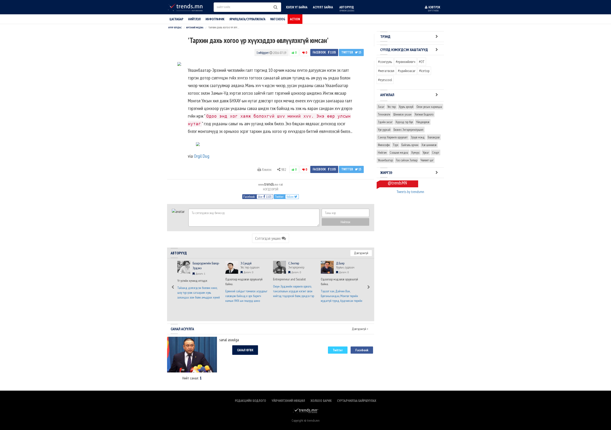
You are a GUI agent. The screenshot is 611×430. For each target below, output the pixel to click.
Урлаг (426, 152)
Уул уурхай (384, 129)
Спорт (435, 152)
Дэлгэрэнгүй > (360, 329)
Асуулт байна (323, 7)
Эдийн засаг (385, 122)
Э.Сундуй (246, 263)
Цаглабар (176, 19)
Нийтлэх (345, 222)
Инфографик (215, 19)
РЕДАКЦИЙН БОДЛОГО (250, 401)
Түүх (395, 145)
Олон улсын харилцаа (429, 107)
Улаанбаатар (385, 160)
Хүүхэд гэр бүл (404, 122)
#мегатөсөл (386, 70)
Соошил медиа (399, 152)
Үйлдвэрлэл (422, 122)
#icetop (424, 70)
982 (283, 169)
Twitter (351, 52)
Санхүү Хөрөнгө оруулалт (393, 137)
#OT (422, 61)
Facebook (324, 52)
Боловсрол (434, 137)
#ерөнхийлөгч (405, 61)
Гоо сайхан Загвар (406, 160)
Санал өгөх (245, 350)
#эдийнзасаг (407, 70)
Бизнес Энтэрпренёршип (408, 129)
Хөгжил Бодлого (424, 114)
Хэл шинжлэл (429, 145)
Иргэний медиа (194, 27)
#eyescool (385, 79)
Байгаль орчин (409, 145)
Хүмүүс (415, 152)
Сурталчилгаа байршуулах (356, 401)
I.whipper (263, 52)
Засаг (381, 107)
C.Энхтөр (293, 263)
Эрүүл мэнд (418, 137)
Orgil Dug (201, 156)
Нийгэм (382, 152)
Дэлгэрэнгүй (361, 253)
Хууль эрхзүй (406, 107)
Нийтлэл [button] (194, 19)
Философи (384, 145)
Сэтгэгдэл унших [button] (268, 238)
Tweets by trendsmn (410, 191)
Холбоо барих (321, 401)
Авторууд (346, 8)
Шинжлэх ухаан (402, 114)
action (295, 19)
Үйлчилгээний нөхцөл (288, 401)
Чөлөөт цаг (427, 160)
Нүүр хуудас (175, 27)
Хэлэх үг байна (296, 7)
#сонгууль (385, 61)
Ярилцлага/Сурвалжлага (247, 19)
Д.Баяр (340, 263)
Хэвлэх (266, 169)
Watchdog (277, 19)
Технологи (384, 114)
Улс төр (391, 107)
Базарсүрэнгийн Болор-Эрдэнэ (206, 265)
